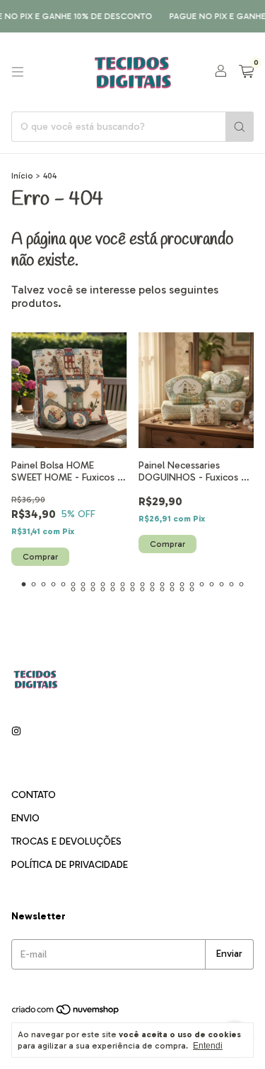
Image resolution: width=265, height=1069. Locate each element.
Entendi (208, 1046)
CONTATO (33, 795)
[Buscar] (239, 126)
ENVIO (25, 818)
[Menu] (17, 72)
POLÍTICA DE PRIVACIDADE (69, 865)
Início (22, 176)
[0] (246, 72)
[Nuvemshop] (66, 1012)
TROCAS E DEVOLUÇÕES (66, 841)
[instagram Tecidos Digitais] (16, 732)
